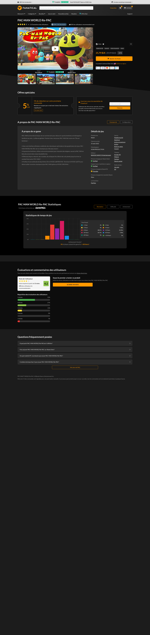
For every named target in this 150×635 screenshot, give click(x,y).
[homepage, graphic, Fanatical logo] (27, 8)
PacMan (93, 183)
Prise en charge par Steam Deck (100, 159)
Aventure (107, 48)
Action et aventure (115, 48)
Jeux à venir (51, 14)
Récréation (100, 206)
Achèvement (126, 206)
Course (116, 149)
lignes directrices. (82, 273)
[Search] (91, 8)
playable (95, 171)
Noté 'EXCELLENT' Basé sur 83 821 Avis (80, 2)
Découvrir (21, 14)
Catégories (31, 14)
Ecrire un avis (73, 285)
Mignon (116, 157)
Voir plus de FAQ (75, 367)
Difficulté (113, 206)
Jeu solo (116, 167)
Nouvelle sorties (63, 14)
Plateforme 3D (99, 48)
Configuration (126, 122)
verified (95, 161)
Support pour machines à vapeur (100, 164)
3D (115, 169)
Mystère (74, 14)
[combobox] (73, 8)
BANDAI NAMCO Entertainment (101, 155)
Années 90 (117, 154)
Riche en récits (118, 146)
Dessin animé (118, 161)
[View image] (27, 79)
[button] (25, 2)
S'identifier (113, 8)
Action (122, 48)
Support (129, 14)
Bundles (41, 14)
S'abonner (120, 108)
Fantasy (116, 159)
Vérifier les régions (121, 63)
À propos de (113, 122)
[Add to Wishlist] (130, 44)
